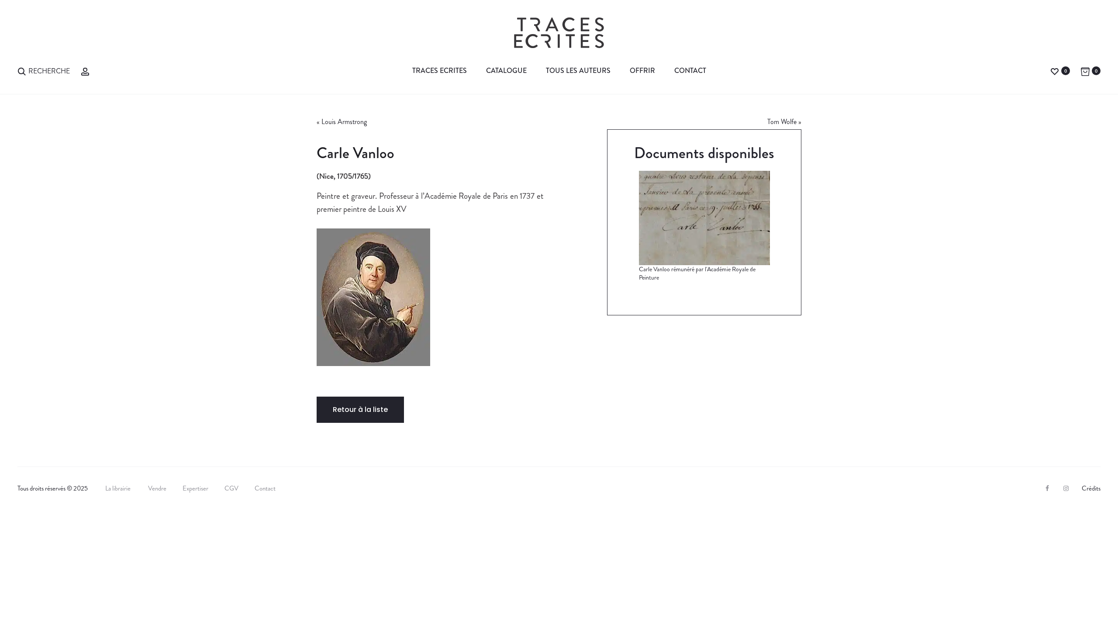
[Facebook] (1047, 488)
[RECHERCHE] (21, 71)
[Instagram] (1066, 488)
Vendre (157, 488)
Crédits (1091, 488)
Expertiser (195, 488)
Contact (690, 71)
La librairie (118, 488)
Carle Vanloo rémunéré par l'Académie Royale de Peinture (697, 273)
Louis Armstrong (344, 122)
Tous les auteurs (578, 71)
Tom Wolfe (782, 122)
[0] (1054, 71)
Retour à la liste (360, 409)
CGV (231, 488)
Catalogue (506, 71)
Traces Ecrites (439, 71)
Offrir (642, 71)
